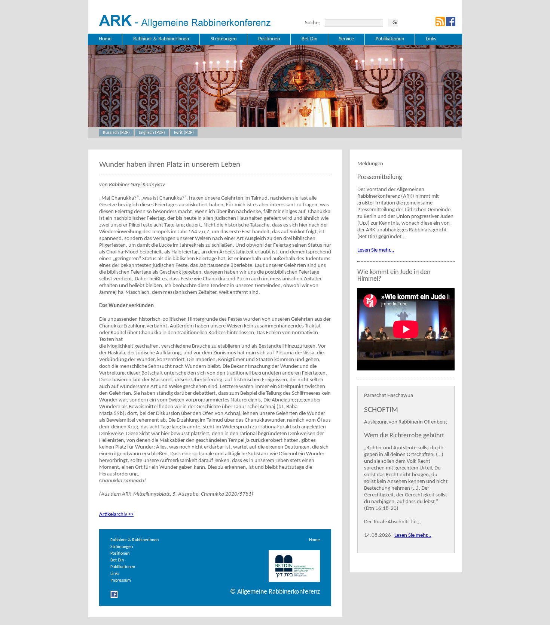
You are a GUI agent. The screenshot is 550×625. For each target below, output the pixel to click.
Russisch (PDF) (116, 132)
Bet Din (117, 560)
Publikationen (122, 567)
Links (114, 574)
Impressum (120, 580)
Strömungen (121, 547)
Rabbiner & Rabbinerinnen (134, 540)
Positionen (119, 553)
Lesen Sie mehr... (375, 250)
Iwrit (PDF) (184, 132)
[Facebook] (114, 597)
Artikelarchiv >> (116, 514)
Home (314, 540)
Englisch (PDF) (152, 132)
